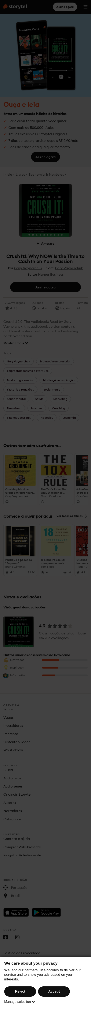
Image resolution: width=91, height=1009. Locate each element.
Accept (54, 991)
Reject (20, 991)
